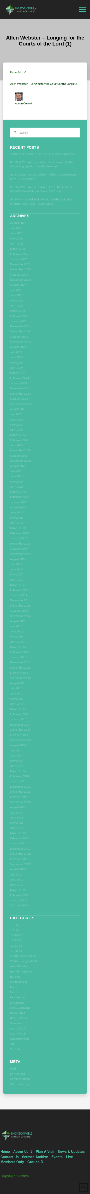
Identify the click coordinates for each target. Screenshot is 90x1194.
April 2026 (17, 243)
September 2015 (20, 678)
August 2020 (18, 466)
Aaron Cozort (23, 103)
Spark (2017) (18, 1028)
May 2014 (16, 760)
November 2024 (20, 331)
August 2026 (18, 223)
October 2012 (19, 859)
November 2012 (20, 853)
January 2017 (18, 595)
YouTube (15, 1049)
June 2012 (16, 879)
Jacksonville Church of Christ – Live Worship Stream (42, 154)
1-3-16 (14, 925)
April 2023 (17, 430)
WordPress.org (19, 1084)
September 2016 (20, 616)
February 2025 (19, 316)
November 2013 (20, 791)
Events (14, 992)
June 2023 (16, 419)
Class (13, 987)
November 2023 (20, 393)
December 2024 (20, 326)
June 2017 (16, 569)
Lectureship (17, 997)
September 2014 (20, 740)
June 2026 (16, 233)
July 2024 (16, 352)
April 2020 (17, 486)
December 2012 (20, 848)
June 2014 (16, 755)
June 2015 (16, 693)
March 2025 (18, 311)
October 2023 (19, 398)
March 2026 (18, 248)
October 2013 (19, 797)
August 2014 (18, 745)
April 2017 (17, 579)
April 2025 (17, 305)
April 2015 (17, 703)
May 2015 (16, 698)
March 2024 (18, 373)
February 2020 (19, 497)
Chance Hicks (18, 982)
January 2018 (18, 538)
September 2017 (20, 554)
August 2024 (18, 347)
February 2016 (19, 652)
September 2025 (20, 279)
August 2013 (18, 807)
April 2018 (17, 522)
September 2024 (20, 342)
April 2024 (17, 368)
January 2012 (18, 900)
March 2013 (18, 833)
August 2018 (18, 507)
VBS (12, 1044)
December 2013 (20, 786)
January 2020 (18, 502)
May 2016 (16, 636)
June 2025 (16, 295)
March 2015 (18, 709)
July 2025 (16, 290)
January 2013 (18, 843)
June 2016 (16, 631)
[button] (82, 9)
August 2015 (18, 683)
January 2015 (18, 719)
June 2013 (16, 817)
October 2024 (19, 336)
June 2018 (16, 512)
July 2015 (16, 688)
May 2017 (16, 574)
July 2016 (16, 626)
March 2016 (18, 647)
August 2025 (18, 285)
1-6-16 (14, 930)
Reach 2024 (17, 1013)
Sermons (15, 1023)
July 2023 (16, 414)
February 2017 (19, 590)
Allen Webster (19, 966)
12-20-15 (16, 935)
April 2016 (17, 641)
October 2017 (19, 548)
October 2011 (19, 905)
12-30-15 (16, 951)
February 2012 (19, 895)
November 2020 (20, 450)
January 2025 (18, 321)
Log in (14, 1068)
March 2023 (18, 435)
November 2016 (20, 605)
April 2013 (17, 828)
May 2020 (16, 481)
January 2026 (18, 259)
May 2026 (16, 238)
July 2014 (16, 750)
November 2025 (20, 269)
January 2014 (18, 781)
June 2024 (16, 357)
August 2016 (18, 621)
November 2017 (20, 543)
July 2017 (16, 564)
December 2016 (20, 600)
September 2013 (20, 802)
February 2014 (19, 776)
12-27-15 (16, 945)
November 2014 (20, 729)
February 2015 (19, 714)
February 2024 (19, 378)
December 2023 (20, 388)
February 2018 (19, 533)
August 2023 (18, 409)
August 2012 (18, 869)
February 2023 (19, 440)
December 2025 (20, 264)
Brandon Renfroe (21, 971)
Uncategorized (19, 1038)
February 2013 (19, 838)
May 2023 (16, 424)
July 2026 (16, 228)
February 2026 (19, 254)
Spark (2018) (18, 1033)
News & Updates (20, 1007)
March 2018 (18, 528)
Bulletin (15, 976)
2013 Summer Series (23, 956)
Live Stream (17, 1002)
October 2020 (19, 455)
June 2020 (16, 476)
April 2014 (17, 766)
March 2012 (18, 890)
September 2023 (20, 404)
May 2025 (16, 300)
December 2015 (20, 662)
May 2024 (16, 362)
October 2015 (19, 673)
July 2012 (16, 874)
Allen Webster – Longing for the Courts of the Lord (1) (43, 83)
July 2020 (16, 471)
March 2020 (18, 492)
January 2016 (18, 657)
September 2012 (20, 864)
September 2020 (20, 460)
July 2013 (16, 812)
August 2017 (18, 559)
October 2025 (19, 274)
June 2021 (16, 445)
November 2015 (20, 667)
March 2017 (18, 585)
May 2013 (16, 822)
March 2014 (18, 771)
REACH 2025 (18, 1018)
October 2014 (19, 735)
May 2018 (16, 517)
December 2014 (20, 724)
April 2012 (17, 885)
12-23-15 (16, 940)
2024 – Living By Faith (24, 961)
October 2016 (19, 610)
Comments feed (20, 1078)
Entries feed (17, 1073)
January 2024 (18, 383)
